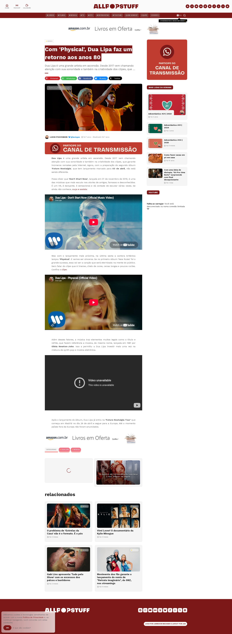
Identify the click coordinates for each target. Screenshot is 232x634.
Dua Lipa (65, 449)
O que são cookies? (22, 628)
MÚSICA (77, 449)
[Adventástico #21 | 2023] (167, 104)
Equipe (144, 15)
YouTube (118, 15)
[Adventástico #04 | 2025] (155, 143)
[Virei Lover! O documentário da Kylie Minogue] (118, 516)
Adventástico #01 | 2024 (173, 126)
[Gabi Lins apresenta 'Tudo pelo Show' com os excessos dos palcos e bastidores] (68, 559)
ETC (91, 15)
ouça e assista (79, 189)
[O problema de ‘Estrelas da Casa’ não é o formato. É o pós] (68, 516)
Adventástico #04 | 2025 (173, 141)
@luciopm (75, 137)
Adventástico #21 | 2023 (160, 114)
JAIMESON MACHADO (162, 624)
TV (83, 15)
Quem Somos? (131, 15)
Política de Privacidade (33, 617)
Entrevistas (103, 15)
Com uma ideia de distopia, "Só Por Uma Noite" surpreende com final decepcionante (174, 175)
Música (74, 15)
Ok (7, 628)
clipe (64, 269)
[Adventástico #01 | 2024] (155, 128)
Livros (51, 15)
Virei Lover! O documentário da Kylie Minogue (115, 532)
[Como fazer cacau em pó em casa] (155, 158)
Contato (155, 15)
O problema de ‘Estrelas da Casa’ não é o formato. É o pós (65, 532)
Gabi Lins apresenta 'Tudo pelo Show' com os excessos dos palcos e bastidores (65, 577)
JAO (184, 624)
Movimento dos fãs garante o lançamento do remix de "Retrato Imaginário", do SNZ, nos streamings (114, 579)
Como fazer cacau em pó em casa (174, 156)
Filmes (62, 15)
